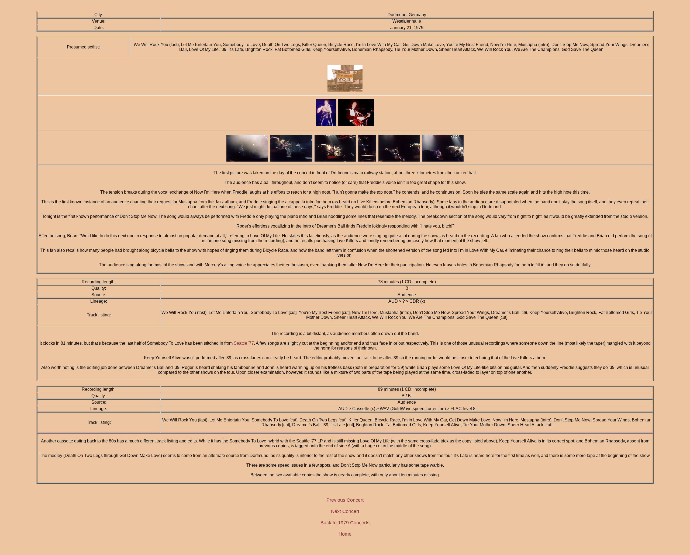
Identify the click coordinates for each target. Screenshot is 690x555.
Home (345, 534)
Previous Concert (345, 500)
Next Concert (345, 511)
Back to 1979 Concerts (345, 522)
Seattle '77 (244, 343)
